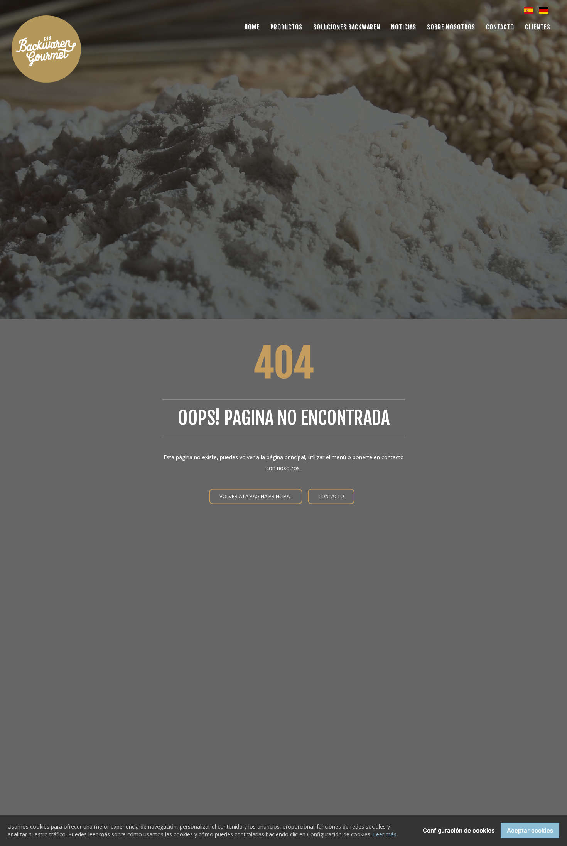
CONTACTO (331, 495)
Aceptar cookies (530, 830)
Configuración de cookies (458, 830)
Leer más (385, 834)
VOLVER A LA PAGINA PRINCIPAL (255, 495)
